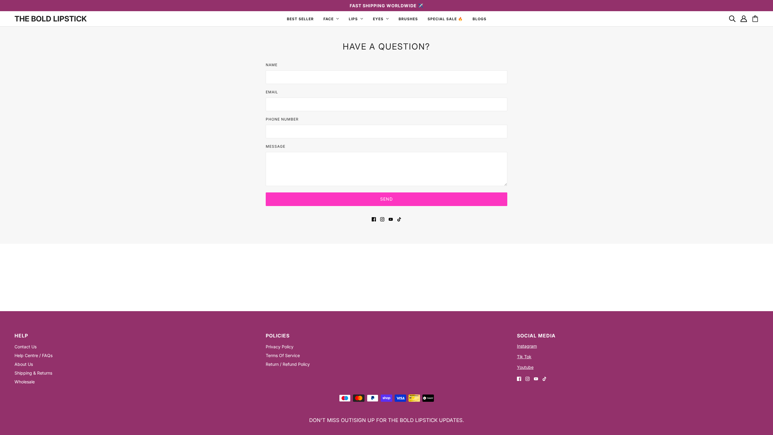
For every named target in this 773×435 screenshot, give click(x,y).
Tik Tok (524, 356)
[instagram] (382, 218)
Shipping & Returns (33, 372)
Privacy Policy (279, 346)
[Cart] (755, 18)
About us (23, 364)
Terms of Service (283, 355)
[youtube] (390, 218)
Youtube (525, 367)
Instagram (527, 346)
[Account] (743, 18)
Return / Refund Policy (288, 364)
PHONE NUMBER (282, 119)
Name (271, 65)
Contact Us (25, 346)
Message (275, 146)
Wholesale (24, 381)
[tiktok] (399, 218)
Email (272, 92)
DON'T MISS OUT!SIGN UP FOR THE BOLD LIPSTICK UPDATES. (386, 420)
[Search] (732, 18)
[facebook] (373, 218)
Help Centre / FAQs (33, 355)
